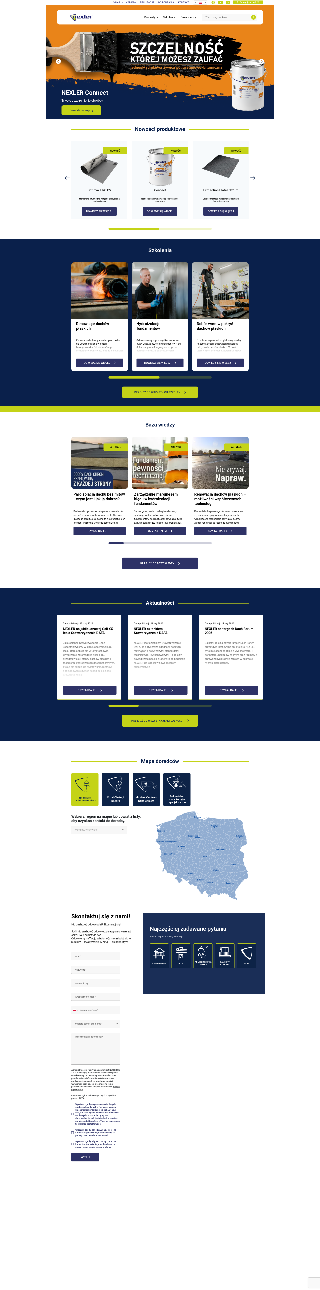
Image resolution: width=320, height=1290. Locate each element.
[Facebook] (213, 2)
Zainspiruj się (78, 110)
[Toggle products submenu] (157, 17)
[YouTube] (220, 2)
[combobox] (97, 830)
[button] (261, 61)
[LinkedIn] (228, 2)
